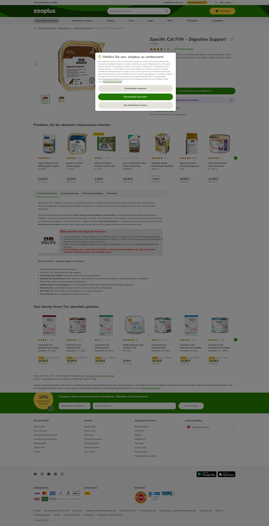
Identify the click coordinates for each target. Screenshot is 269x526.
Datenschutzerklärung (112, 81)
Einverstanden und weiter (135, 96)
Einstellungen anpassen (135, 88)
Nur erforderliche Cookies (135, 105)
